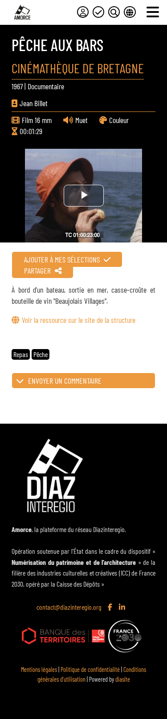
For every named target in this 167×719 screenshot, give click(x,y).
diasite (122, 679)
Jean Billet (34, 103)
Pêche (40, 354)
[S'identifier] (83, 12)
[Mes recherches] (114, 12)
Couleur (119, 120)
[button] (83, 380)
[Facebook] (111, 607)
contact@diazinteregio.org (69, 607)
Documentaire (46, 86)
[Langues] (129, 12)
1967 (17, 86)
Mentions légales (39, 669)
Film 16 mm (37, 120)
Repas (20, 354)
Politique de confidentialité (90, 669)
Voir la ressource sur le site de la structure (78, 320)
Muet (81, 120)
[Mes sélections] (98, 12)
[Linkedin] (123, 607)
